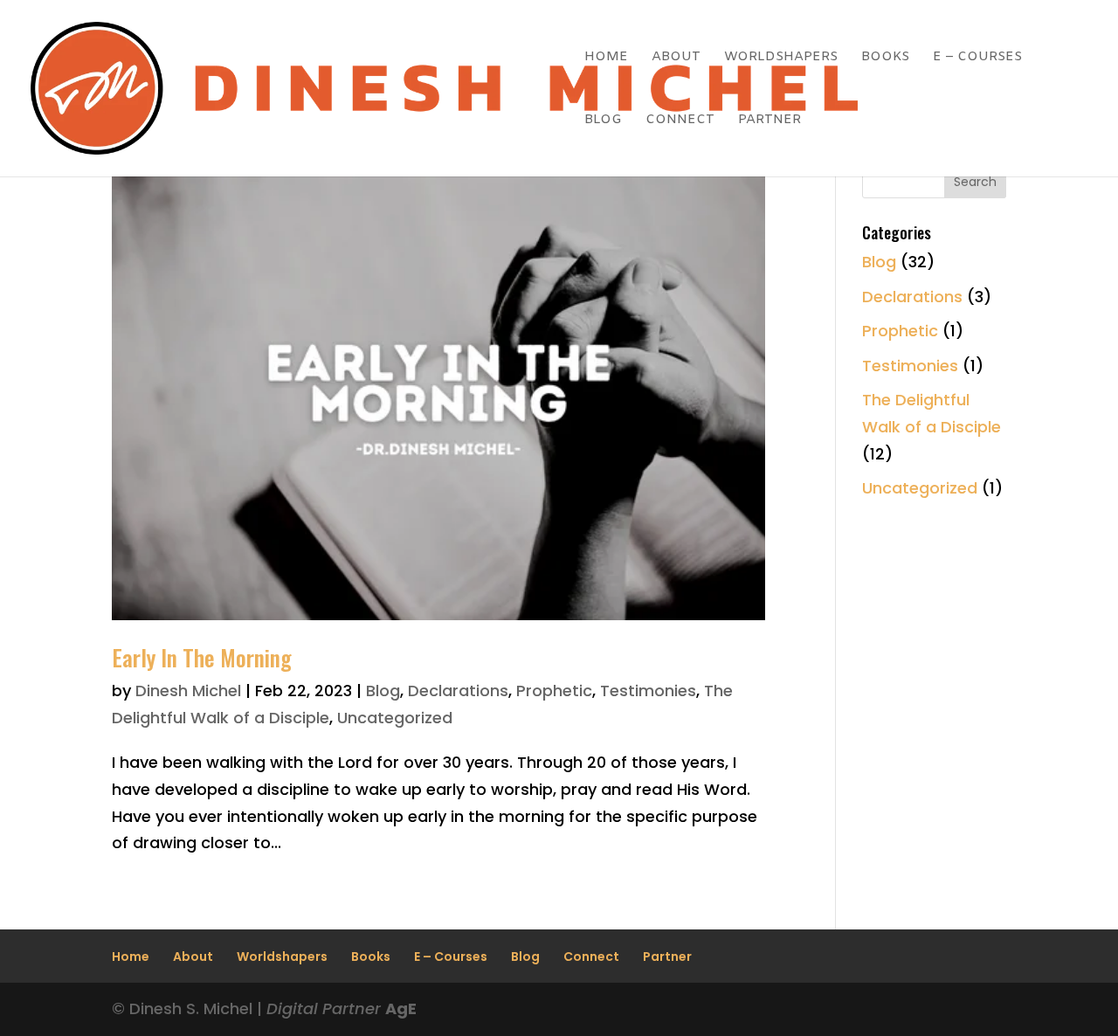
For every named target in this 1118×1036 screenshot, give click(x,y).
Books (885, 58)
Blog (603, 121)
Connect (679, 121)
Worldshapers (781, 58)
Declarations (458, 690)
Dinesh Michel (188, 690)
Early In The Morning (202, 657)
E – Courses (977, 58)
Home (606, 58)
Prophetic (554, 690)
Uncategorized (394, 718)
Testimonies (648, 690)
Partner (769, 121)
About (676, 58)
